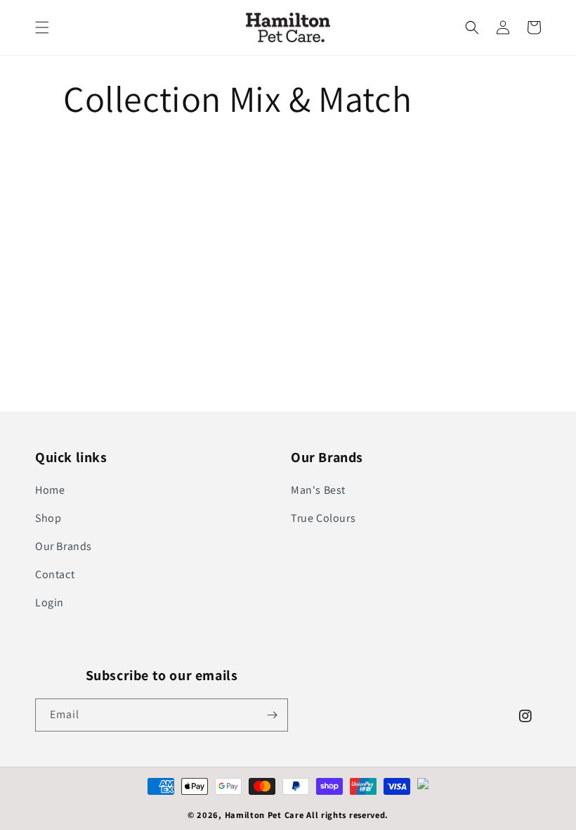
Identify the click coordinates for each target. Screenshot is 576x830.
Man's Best (318, 490)
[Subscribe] (271, 715)
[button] (42, 27)
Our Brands (63, 546)
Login (49, 602)
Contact (54, 574)
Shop (48, 518)
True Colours (323, 518)
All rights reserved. (347, 815)
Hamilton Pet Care (264, 815)
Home (50, 490)
